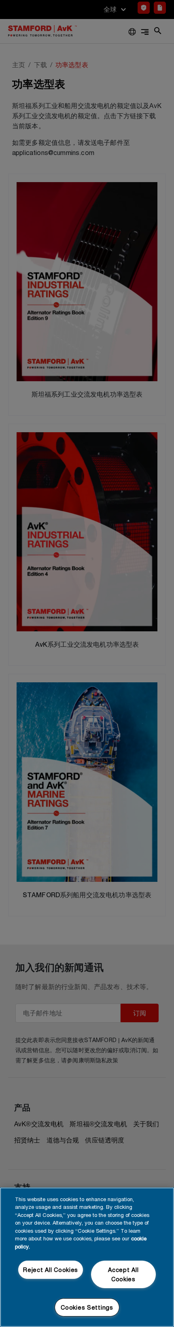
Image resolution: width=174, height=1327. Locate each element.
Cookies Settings (87, 1307)
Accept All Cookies (123, 1274)
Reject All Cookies (50, 1269)
